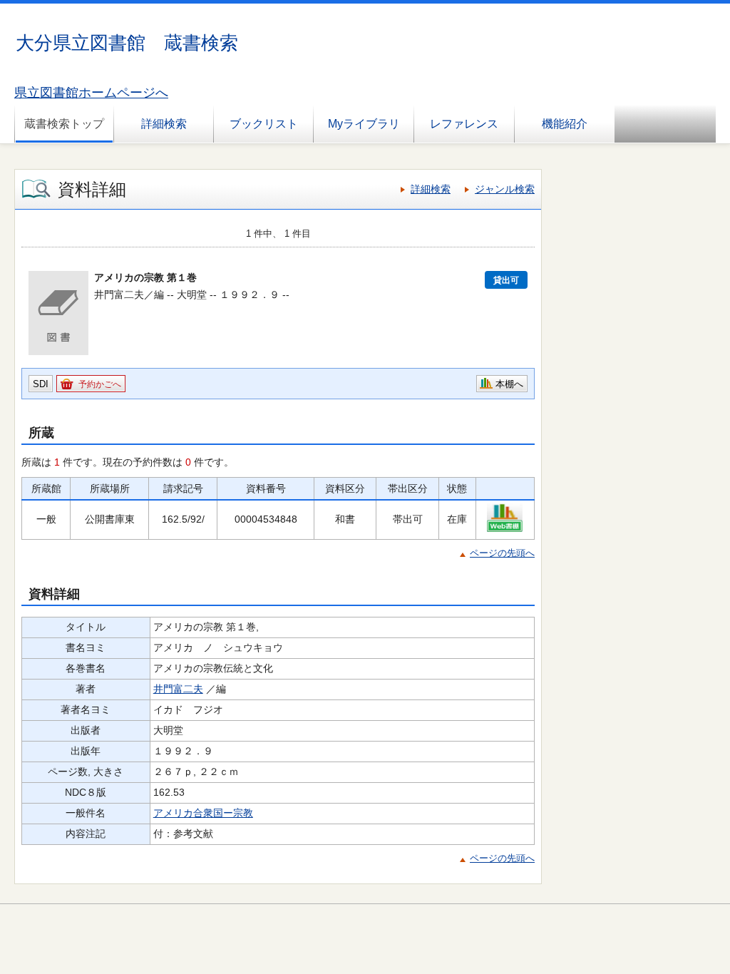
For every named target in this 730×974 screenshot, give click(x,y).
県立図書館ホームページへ (91, 93)
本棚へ (509, 384)
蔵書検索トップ (64, 124)
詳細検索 (164, 124)
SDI (40, 384)
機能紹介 (564, 124)
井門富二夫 (178, 688)
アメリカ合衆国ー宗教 (203, 813)
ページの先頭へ (502, 553)
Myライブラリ (364, 124)
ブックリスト (264, 124)
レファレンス (464, 124)
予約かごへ (99, 384)
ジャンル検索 (505, 189)
